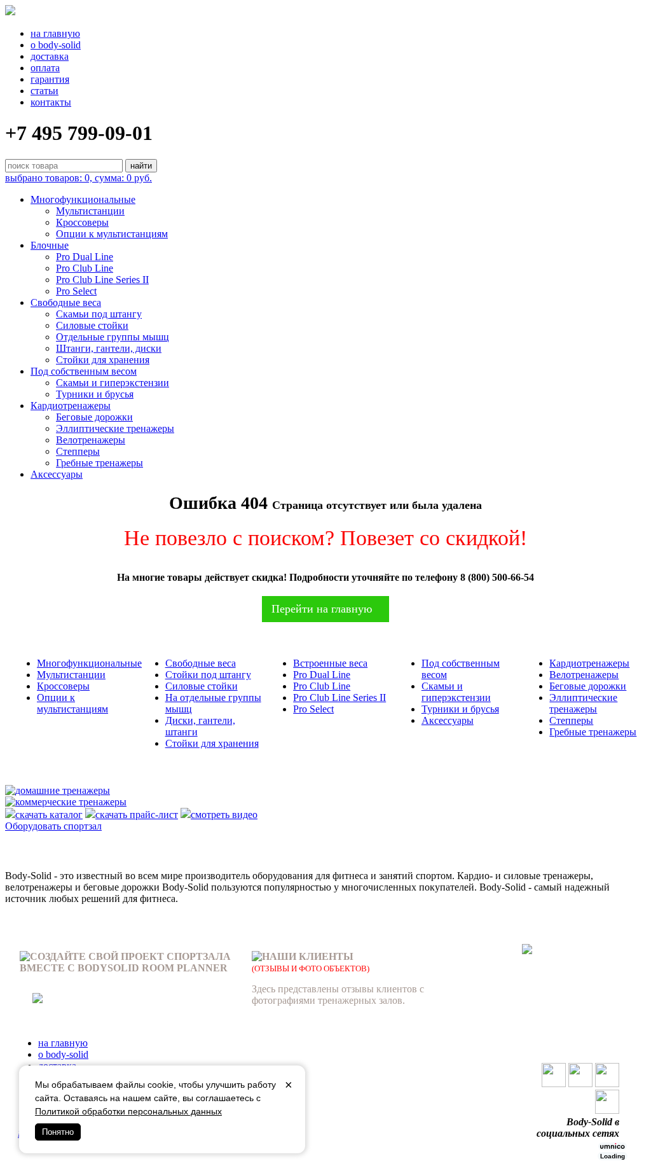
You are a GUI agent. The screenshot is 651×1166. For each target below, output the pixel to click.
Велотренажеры (90, 439)
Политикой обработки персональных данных (128, 1111)
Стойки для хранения (102, 359)
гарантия (50, 79)
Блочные (50, 245)
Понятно (58, 1132)
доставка (50, 56)
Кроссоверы (82, 222)
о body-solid (56, 44)
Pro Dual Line (84, 256)
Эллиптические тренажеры (115, 428)
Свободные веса (66, 302)
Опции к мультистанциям (112, 233)
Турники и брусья (95, 394)
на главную (55, 33)
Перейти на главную (321, 608)
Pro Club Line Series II (102, 279)
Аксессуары (57, 474)
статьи (44, 90)
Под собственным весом (84, 371)
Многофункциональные (83, 199)
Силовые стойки (92, 325)
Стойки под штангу (208, 674)
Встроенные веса (330, 663)
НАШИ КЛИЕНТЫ (307, 956)
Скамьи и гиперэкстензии (112, 382)
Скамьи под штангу (99, 314)
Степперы (78, 451)
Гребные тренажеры (99, 462)
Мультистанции (90, 210)
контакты (51, 102)
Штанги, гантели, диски (108, 348)
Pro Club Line (84, 268)
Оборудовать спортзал (53, 826)
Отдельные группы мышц (112, 336)
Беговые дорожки (94, 417)
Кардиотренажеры (71, 405)
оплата (45, 67)
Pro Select (76, 291)
